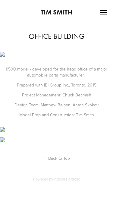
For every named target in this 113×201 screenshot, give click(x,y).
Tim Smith (56, 12)
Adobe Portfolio (67, 179)
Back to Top (56, 158)
